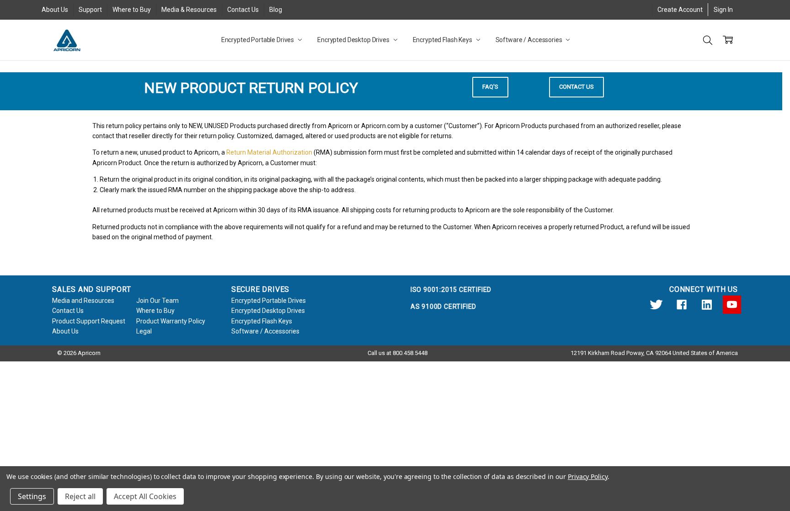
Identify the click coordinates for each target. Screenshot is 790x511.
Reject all (80, 496)
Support (90, 9)
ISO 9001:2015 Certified (451, 289)
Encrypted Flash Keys (443, 39)
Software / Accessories (530, 39)
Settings (32, 496)
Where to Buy (131, 9)
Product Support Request (88, 321)
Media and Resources (83, 300)
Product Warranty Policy (170, 321)
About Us (55, 9)
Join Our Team (157, 300)
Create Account (680, 9)
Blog (275, 9)
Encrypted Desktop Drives (354, 39)
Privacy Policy (588, 476)
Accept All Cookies (145, 496)
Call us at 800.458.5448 (397, 353)
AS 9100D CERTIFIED (443, 306)
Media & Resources (189, 9)
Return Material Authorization (269, 152)
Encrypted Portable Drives (258, 39)
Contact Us (243, 9)
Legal (144, 331)
